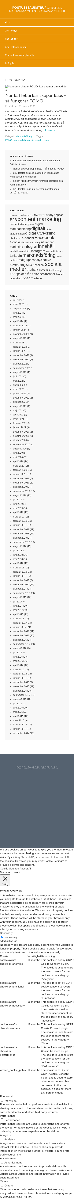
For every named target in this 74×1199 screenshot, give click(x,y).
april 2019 (18, 512)
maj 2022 (18, 381)
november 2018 (21, 533)
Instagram (38, 251)
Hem (7, 22)
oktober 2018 (20, 537)
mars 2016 (18, 669)
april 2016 (18, 665)
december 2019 (21, 478)
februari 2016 (20, 673)
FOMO (8, 140)
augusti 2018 (20, 546)
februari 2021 (20, 423)
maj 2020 (18, 457)
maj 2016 (18, 661)
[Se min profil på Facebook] (57, 789)
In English (10, 63)
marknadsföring (22, 140)
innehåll (46, 246)
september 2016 (21, 644)
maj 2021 (18, 410)
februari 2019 (20, 521)
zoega (46, 140)
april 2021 (18, 414)
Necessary (11, 937)
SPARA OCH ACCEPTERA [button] (15, 1196)
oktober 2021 (20, 402)
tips (12, 274)
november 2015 (21, 686)
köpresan (58, 251)
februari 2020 (20, 470)
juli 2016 (17, 652)
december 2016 (21, 631)
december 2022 (21, 355)
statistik (32, 270)
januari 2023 (19, 351)
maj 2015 (18, 712)
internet (50, 251)
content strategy (20, 224)
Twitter (60, 274)
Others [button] (4, 1181)
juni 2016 (18, 656)
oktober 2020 (20, 440)
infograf (30, 246)
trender (50, 274)
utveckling (15, 278)
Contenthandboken (16, 46)
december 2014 (21, 733)
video (26, 278)
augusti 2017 (20, 597)
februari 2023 (20, 347)
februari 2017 (20, 622)
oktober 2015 (20, 690)
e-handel (28, 238)
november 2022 (21, 359)
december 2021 (21, 397)
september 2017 (21, 593)
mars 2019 (18, 516)
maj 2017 (18, 610)
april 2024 (18, 321)
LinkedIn (16, 256)
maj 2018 (18, 559)
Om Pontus (11, 30)
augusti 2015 (20, 699)
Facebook (44, 237)
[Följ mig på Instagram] (57, 809)
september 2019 (21, 491)
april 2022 (18, 385)
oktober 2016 (20, 640)
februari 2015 (20, 724)
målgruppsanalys (30, 260)
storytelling (44, 270)
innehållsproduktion (20, 251)
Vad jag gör (11, 38)
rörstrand (36, 140)
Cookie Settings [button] (9, 868)
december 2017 (21, 580)
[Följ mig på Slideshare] (26, 829)
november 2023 (21, 334)
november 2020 (21, 436)
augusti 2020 (20, 448)
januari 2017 (19, 627)
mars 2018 (18, 567)
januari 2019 (19, 525)
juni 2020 (18, 453)
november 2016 (21, 635)
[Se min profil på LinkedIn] (37, 789)
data (32, 224)
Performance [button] (8, 1115)
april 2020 (18, 461)
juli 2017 (17, 601)
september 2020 (21, 444)
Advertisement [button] (8, 1158)
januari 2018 (19, 576)
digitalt (38, 228)
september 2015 (21, 695)
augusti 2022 (20, 372)
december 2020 (21, 431)
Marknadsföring (24, 136)
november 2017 (21, 584)
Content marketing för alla (19, 55)
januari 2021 (19, 427)
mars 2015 (18, 720)
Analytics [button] (5, 1135)
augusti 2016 (20, 648)
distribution (15, 238)
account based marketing (21, 215)
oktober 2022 (20, 363)
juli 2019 (17, 499)
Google (15, 242)
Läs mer (50, 130)
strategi (56, 269)
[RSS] (47, 829)
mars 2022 (18, 389)
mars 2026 (18, 304)
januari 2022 (19, 393)
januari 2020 (19, 474)
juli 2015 (17, 703)
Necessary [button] (6, 932)
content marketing (39, 219)
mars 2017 (18, 618)
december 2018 (21, 529)
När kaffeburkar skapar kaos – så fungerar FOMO (38, 168)
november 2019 (21, 482)
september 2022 (21, 368)
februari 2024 (20, 325)
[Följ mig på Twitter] (16, 789)
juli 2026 (17, 300)
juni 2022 (18, 376)
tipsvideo (38, 274)
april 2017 (18, 614)
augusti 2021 (20, 406)
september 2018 (21, 542)
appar (59, 214)
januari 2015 (19, 729)
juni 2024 (18, 312)
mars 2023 (18, 342)
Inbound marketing (30, 242)
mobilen (14, 260)
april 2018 (18, 563)
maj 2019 (18, 508)
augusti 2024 (20, 308)
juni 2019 (18, 504)
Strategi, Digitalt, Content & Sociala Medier (37, 9)
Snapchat (38, 264)
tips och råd (23, 274)
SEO (29, 264)
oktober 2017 (20, 588)
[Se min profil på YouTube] (16, 809)
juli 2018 (17, 550)
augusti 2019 (20, 495)
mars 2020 (18, 465)
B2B (13, 220)
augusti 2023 (20, 338)
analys (50, 215)
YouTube (36, 278)
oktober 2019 (20, 487)
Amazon (40, 215)
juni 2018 (18, 555)
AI (35, 215)
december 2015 (21, 682)
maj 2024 (18, 317)
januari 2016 (19, 678)
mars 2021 (18, 419)
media (58, 256)
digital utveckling (40, 233)
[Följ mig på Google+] (37, 809)
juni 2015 (18, 707)
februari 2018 (20, 572)
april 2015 (18, 716)
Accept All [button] (25, 868)
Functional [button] (6, 1096)
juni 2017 (18, 606)
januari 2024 (19, 330)
